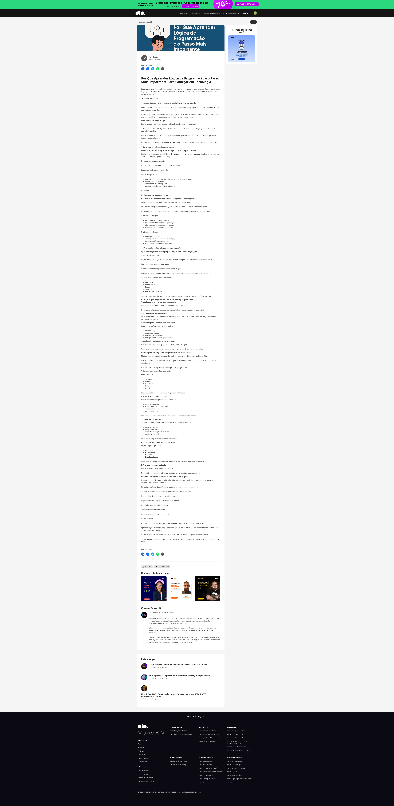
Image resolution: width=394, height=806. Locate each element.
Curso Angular (232, 772)
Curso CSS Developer (234, 764)
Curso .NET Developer (206, 764)
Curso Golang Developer (207, 779)
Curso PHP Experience (206, 775)
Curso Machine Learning (178, 764)
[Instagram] (163, 733)
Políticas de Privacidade (145, 778)
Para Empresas (234, 13)
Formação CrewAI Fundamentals (181, 734)
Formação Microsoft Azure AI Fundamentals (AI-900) (237, 742)
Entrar (246, 13)
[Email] (162, 68)
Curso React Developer (235, 775)
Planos (224, 13)
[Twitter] (152, 68)
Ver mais (201, 782)
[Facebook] (147, 68)
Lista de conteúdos (146, 22)
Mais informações (195, 716)
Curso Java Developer (206, 761)
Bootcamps (196, 13)
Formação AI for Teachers (207, 741)
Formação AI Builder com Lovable (238, 750)
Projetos (205, 13)
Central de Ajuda (143, 771)
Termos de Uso (143, 774)
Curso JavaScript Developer (236, 768)
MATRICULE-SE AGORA (246, 4)
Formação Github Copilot (235, 738)
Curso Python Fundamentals (208, 768)
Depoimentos (142, 762)
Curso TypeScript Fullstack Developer (211, 772)
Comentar (165, 567)
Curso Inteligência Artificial (178, 731)
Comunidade (215, 13)
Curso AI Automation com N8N (209, 734)
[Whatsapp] (157, 68)
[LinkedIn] (142, 68)
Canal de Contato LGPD (146, 781)
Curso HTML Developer (235, 761)
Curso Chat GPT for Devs (235, 734)
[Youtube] (151, 733)
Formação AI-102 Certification (237, 747)
